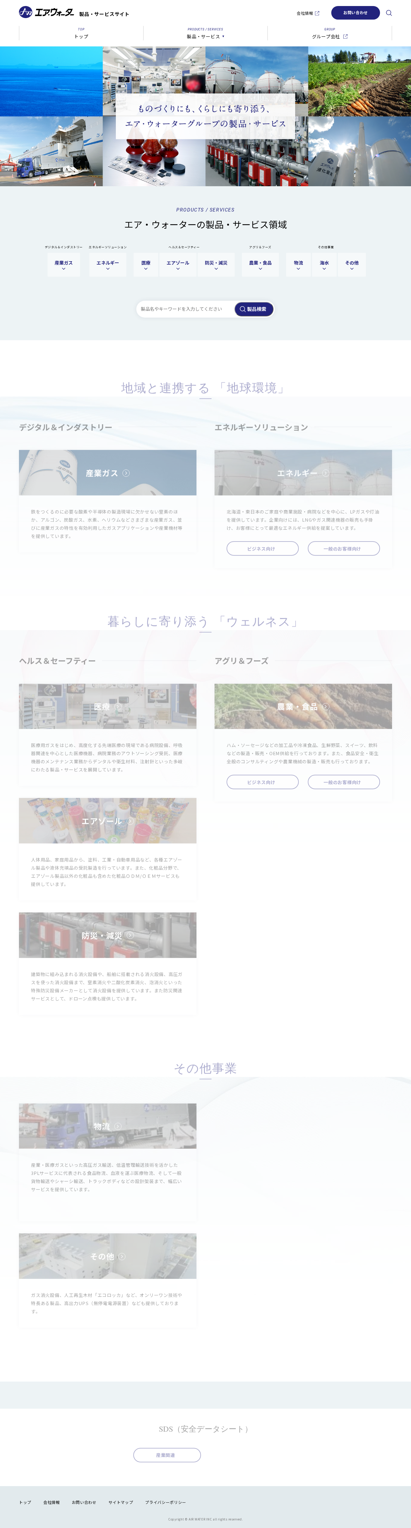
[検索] (389, 13)
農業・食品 (260, 262)
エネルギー (108, 262)
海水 (324, 262)
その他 (352, 262)
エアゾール (178, 262)
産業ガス (64, 262)
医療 (145, 262)
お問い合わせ (355, 12)
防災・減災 (216, 262)
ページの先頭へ (400, 1504)
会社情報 (305, 13)
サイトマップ (120, 1502)
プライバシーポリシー (165, 1502)
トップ (25, 1502)
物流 (298, 262)
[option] (205, 116)
